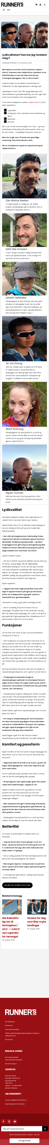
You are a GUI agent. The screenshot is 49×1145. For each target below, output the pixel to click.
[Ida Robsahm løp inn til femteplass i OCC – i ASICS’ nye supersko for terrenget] (12, 900)
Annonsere (9, 1039)
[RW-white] (20, 1010)
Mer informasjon (11, 1064)
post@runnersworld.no (19, 1100)
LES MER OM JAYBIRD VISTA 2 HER (17, 885)
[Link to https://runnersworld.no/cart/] (36, 5)
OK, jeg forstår (24, 1140)
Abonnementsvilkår (12, 1029)
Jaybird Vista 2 (34, 102)
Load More (24, 985)
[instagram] (9, 1121)
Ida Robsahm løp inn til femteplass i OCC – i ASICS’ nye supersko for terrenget (11, 927)
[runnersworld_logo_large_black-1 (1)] (12, 3)
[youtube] (15, 1121)
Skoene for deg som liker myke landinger (36, 921)
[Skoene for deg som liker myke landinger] (37, 900)
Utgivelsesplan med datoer (15, 1104)
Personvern (9, 1026)
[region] (24, 1138)
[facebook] (3, 1121)
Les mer (36, 1135)
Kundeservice (10, 1022)
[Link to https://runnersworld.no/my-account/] (40, 5)
